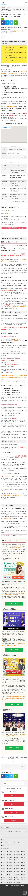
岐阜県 (10, 862)
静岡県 (17, 880)
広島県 (10, 865)
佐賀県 (23, 851)
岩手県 (23, 862)
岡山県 (17, 862)
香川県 (23, 880)
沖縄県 (3, 871)
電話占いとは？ (8, 219)
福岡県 (17, 874)
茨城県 (17, 877)
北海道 (3, 851)
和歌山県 (18, 854)
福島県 (23, 874)
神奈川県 (4, 874)
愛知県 (3, 868)
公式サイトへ (14, 820)
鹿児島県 (18, 882)
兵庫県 (3, 854)
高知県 (3, 882)
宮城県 (23, 857)
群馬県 (10, 877)
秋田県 (3, 877)
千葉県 (10, 854)
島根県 (3, 865)
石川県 (23, 871)
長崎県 (23, 877)
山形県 (23, 860)
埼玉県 (23, 854)
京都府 (17, 851)
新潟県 (10, 868)
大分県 (3, 857)
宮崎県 (3, 860)
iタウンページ (20, 201)
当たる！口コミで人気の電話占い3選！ (11, 842)
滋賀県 (10, 871)
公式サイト (14, 795)
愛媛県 (23, 865)
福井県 (10, 874)
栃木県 (23, 868)
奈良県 (17, 857)
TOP (3, 7)
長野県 (3, 880)
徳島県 (17, 865)
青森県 (10, 880)
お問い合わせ (5, 848)
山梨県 (3, 862)
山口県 (17, 860)
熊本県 (17, 871)
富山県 (10, 860)
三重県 (10, 851)
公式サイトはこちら (14, 603)
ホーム (3, 839)
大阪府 (10, 857)
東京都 (7, 7)
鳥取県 (10, 882)
